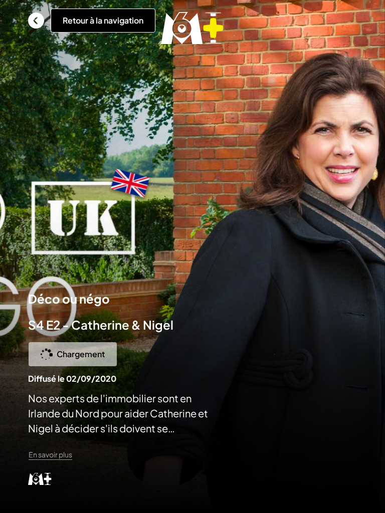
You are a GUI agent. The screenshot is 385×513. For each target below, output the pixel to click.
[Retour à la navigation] (36, 21)
